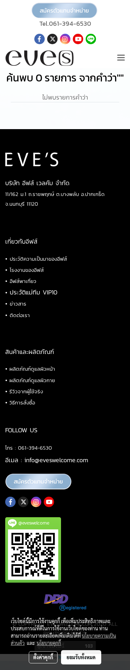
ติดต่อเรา (20, 315)
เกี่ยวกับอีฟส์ (21, 241)
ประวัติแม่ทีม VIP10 (34, 292)
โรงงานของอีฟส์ (27, 270)
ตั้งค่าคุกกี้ (43, 657)
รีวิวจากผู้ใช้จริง (26, 391)
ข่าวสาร (18, 304)
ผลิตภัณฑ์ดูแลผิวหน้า (32, 369)
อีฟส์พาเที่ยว (23, 281)
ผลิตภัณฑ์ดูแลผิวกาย (32, 380)
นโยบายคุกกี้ (49, 643)
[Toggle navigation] (121, 58)
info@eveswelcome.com (56, 460)
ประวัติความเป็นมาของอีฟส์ (38, 259)
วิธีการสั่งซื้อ (22, 403)
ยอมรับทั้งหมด (81, 657)
